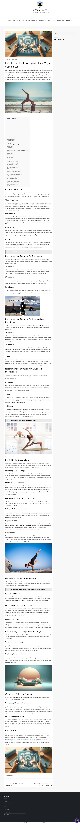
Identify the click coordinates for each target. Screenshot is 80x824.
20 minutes (11, 147)
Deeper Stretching (12, 173)
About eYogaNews (8, 804)
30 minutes (11, 149)
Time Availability (12, 139)
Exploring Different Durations (14, 180)
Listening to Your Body (13, 178)
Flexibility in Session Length (12, 161)
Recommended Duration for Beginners (14, 144)
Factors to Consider (11, 137)
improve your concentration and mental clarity (20, 525)
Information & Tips (44, 20)
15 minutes (11, 146)
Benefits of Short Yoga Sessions (13, 166)
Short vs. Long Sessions (13, 164)
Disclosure (6, 809)
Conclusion (9, 185)
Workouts (69, 20)
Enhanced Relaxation (13, 175)
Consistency (11, 170)
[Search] (56, 36)
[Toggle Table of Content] (27, 136)
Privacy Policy (7, 812)
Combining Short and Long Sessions (15, 182)
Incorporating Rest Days (13, 184)
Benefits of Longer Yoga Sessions (13, 171)
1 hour (10, 154)
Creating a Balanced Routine (13, 181)
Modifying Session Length (14, 163)
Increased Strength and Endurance (15, 174)
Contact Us (6, 806)
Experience (11, 142)
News (53, 20)
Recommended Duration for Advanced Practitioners (17, 156)
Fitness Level (11, 140)
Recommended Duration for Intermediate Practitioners (18, 150)
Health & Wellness (18, 20)
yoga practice (39, 325)
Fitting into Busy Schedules (14, 167)
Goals (10, 143)
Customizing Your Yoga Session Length (15, 177)
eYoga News (40, 10)
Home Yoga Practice (31, 20)
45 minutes (11, 153)
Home (9, 20)
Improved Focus (12, 168)
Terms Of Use (7, 815)
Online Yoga (60, 20)
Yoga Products (40, 24)
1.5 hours (10, 160)
